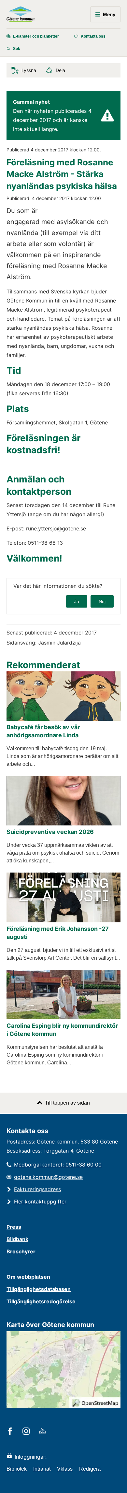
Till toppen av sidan (67, 1103)
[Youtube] (43, 1432)
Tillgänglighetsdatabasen (39, 1289)
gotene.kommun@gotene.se (48, 1177)
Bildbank (17, 1239)
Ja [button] (76, 601)
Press (14, 1227)
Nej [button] (102, 601)
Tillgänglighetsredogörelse (41, 1301)
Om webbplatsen (28, 1277)
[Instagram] (27, 1432)
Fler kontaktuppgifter (40, 1201)
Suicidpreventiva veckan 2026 (50, 831)
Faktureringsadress (37, 1189)
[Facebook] (11, 1432)
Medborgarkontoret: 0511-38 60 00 (58, 1164)
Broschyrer (21, 1251)
